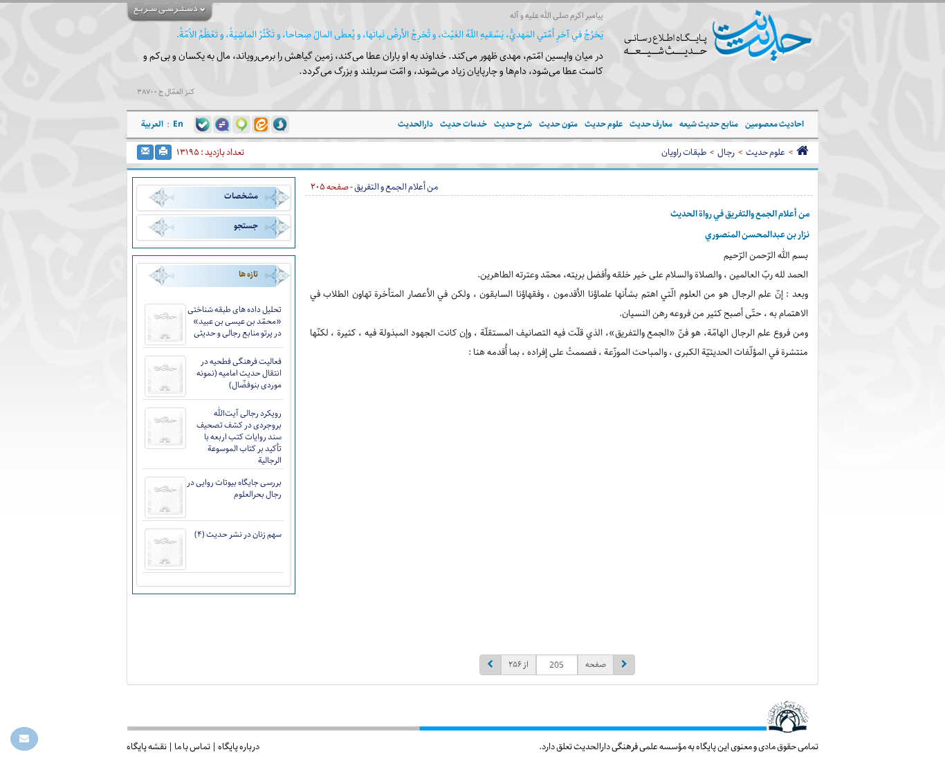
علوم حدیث (765, 152)
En (178, 124)
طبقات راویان (683, 152)
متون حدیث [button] (558, 124)
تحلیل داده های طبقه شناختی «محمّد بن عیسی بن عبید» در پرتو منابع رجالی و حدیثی (234, 321)
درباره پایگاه (238, 746)
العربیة (152, 124)
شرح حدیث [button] (513, 124)
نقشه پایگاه (147, 746)
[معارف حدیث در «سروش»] (280, 124)
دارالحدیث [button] (415, 124)
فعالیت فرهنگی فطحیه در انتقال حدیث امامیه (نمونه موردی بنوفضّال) (239, 373)
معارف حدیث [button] (651, 124)
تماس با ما (192, 746)
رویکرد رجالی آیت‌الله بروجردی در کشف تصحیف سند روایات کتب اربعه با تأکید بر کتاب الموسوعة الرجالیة (239, 437)
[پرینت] (163, 152)
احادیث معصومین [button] (774, 124)
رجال (726, 152)
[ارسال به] (145, 152)
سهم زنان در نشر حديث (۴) (238, 534)
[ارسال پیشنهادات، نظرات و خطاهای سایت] (24, 739)
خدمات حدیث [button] (463, 124)
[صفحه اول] (802, 152)
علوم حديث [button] (604, 124)
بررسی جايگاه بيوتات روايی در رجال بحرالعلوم (234, 488)
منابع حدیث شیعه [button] (708, 124)
